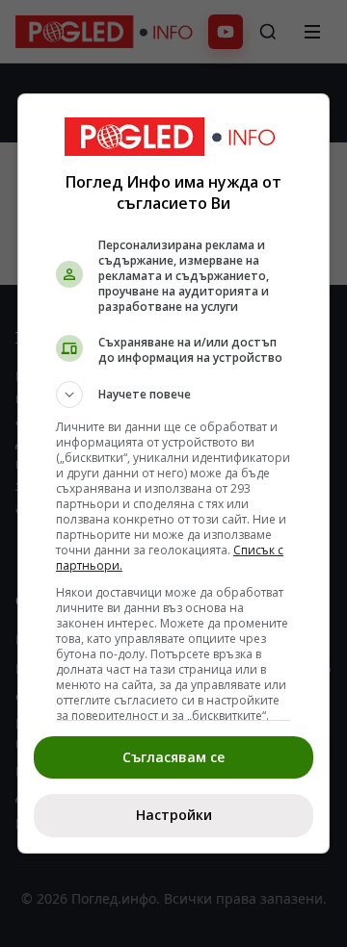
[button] (173, 394)
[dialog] (173, 473)
